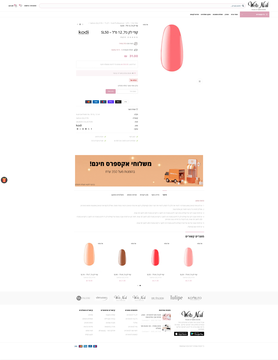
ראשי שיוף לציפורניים (130, 330)
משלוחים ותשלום (87, 319)
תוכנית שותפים (110, 323)
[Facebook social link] (91, 129)
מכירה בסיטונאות (110, 326)
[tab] (165, 193)
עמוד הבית (134, 23)
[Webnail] (120, 298)
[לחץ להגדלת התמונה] (199, 81)
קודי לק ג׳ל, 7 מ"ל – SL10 (89, 274)
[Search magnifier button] (243, 5)
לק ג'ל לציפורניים (132, 315)
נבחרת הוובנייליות (109, 319)
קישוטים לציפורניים (131, 334)
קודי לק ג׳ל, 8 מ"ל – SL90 (122, 274)
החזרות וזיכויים (88, 323)
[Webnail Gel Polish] (139, 298)
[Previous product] (82, 24)
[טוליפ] (176, 298)
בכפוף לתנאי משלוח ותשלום (85, 184)
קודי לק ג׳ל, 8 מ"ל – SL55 (155, 274)
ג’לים (127, 23)
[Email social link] (85, 129)
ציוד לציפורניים (132, 326)
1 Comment (146, 320)
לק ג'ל (107, 23)
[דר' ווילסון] (157, 298)
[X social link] (88, 129)
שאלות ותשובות (110, 315)
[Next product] (77, 24)
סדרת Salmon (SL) (96, 23)
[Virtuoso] (102, 298)
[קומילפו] (194, 298)
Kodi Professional (117, 23)
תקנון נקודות (89, 334)
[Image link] (192, 315)
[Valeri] (83, 298)
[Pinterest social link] (83, 129)
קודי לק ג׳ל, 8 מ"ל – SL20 (188, 274)
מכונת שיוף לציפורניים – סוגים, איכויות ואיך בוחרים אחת (151, 316)
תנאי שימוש (89, 330)
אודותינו (90, 315)
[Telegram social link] (77, 129)
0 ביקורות (123, 37)
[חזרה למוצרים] (80, 24)
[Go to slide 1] (140, 285)
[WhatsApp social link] (80, 129)
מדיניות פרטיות (88, 326)
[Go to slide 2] (138, 285)
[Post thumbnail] (167, 317)
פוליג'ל (135, 323)
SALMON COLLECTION (84, 122)
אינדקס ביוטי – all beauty (107, 330)
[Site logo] (258, 5)
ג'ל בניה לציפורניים (131, 319)
